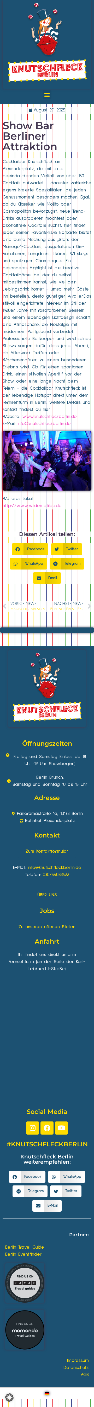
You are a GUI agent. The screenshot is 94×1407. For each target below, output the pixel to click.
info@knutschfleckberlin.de (44, 423)
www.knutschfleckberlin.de (49, 416)
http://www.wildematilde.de (32, 505)
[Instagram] (32, 1128)
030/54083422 (56, 874)
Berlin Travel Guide (24, 1247)
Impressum (78, 1360)
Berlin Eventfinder (23, 1254)
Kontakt (47, 835)
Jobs (47, 911)
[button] (47, 94)
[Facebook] (47, 1128)
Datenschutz (76, 1367)
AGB (85, 1374)
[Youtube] (61, 1128)
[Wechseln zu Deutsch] (47, 1393)
